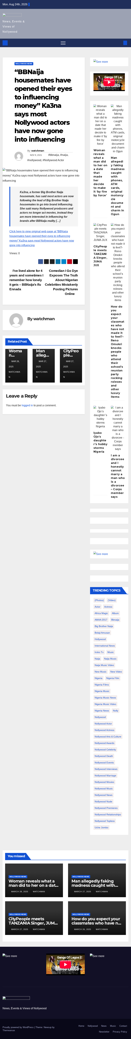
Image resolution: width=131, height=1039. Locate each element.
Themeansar (9, 1030)
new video (116, 671)
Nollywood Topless (105, 821)
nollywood (100, 717)
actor (97, 606)
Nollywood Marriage (105, 775)
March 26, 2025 (83, 929)
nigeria (98, 678)
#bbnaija (53, 154)
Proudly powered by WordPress (18, 1027)
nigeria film (112, 678)
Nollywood (93, 1026)
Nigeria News (102, 710)
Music (113, 1026)
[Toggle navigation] (63, 43)
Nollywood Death (104, 756)
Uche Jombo (101, 827)
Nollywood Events (104, 762)
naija (97, 658)
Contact (123, 1026)
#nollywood (34, 160)
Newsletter (104, 1031)
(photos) (99, 600)
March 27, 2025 (83, 892)
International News (105, 645)
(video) (112, 600)
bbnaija (115, 619)
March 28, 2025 (20, 892)
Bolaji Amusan (102, 632)
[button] (120, 42)
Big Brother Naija (104, 626)
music (110, 652)
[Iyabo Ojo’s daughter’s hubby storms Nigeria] (100, 417)
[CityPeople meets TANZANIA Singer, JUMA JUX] (100, 232)
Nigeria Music (102, 691)
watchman (37, 150)
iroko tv (99, 652)
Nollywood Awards (104, 743)
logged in (27, 405)
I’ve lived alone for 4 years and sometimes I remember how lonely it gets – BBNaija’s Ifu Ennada (26, 280)
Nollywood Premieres (106, 808)
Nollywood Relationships (108, 814)
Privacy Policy (120, 1031)
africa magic (101, 613)
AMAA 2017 (101, 619)
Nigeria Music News (105, 697)
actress (108, 606)
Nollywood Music (104, 788)
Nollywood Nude (103, 801)
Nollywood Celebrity (105, 749)
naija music (110, 658)
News (104, 1026)
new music (100, 671)
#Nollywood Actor (53, 160)
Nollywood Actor (103, 723)
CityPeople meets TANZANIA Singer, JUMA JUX (33, 923)
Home (81, 1026)
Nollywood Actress (104, 730)
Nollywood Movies (104, 782)
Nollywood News (24, 64)
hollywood (100, 639)
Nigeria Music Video (105, 704)
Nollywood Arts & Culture (108, 736)
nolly (115, 710)
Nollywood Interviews (106, 769)
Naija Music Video (104, 665)
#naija (64, 154)
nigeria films (102, 684)
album (115, 613)
